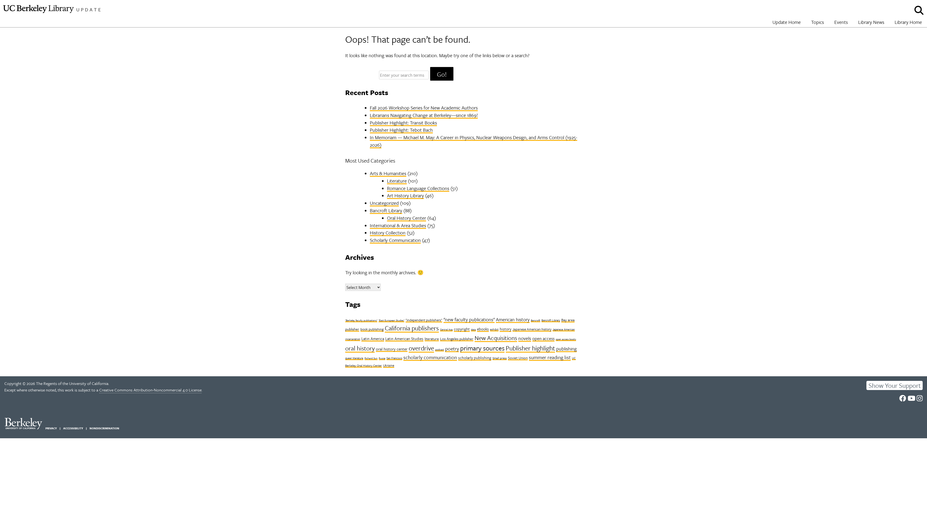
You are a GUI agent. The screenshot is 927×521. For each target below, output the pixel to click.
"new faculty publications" (469, 319)
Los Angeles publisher (456, 338)
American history (513, 319)
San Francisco (394, 358)
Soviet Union (518, 357)
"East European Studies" (391, 320)
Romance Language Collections (418, 188)
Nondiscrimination (104, 428)
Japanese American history (532, 329)
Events (841, 22)
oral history (360, 348)
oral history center (391, 349)
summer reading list (550, 357)
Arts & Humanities (388, 173)
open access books (566, 339)
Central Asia (446, 329)
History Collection (388, 232)
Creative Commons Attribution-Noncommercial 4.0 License (150, 390)
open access (543, 338)
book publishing (372, 329)
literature (432, 338)
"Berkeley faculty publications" (361, 320)
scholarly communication (430, 357)
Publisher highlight (530, 348)
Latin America (372, 339)
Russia (382, 358)
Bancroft (535, 320)
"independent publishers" (424, 319)
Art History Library (405, 195)
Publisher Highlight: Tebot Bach (401, 129)
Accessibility (73, 428)
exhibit (494, 329)
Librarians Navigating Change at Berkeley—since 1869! (424, 115)
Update (89, 9)
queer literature (354, 358)
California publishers (412, 328)
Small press (499, 358)
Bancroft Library (386, 210)
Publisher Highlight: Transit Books (403, 122)
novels (524, 338)
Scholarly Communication (395, 240)
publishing (566, 348)
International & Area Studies (398, 225)
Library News (871, 22)
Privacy (51, 428)
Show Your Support (895, 385)
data (473, 329)
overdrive (421, 348)
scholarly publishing (474, 358)
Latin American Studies (404, 339)
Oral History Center (406, 217)
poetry (452, 348)
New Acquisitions (496, 338)
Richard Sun (371, 358)
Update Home (786, 22)
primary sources (482, 348)
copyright (462, 329)
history (505, 329)
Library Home (908, 22)
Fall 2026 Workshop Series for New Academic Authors (424, 107)
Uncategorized (384, 202)
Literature (397, 180)
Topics (817, 22)
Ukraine (388, 365)
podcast (439, 349)
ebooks (483, 329)
